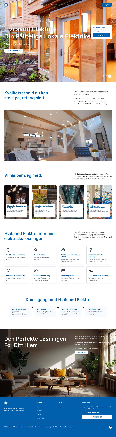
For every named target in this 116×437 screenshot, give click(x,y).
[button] (105, 76)
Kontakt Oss (64, 5)
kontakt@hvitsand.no (90, 412)
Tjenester (44, 5)
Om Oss (54, 5)
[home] (6, 5)
